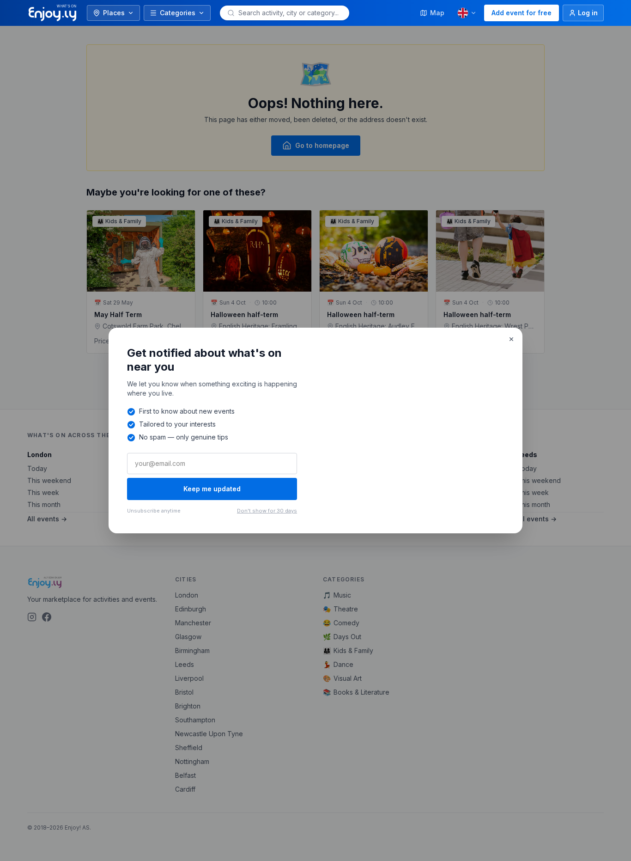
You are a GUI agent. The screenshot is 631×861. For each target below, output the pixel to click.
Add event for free (521, 13)
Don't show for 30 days (267, 510)
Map (437, 13)
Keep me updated (212, 489)
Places (114, 13)
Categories (177, 13)
